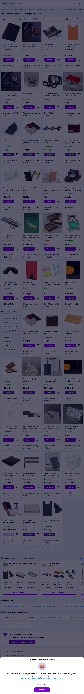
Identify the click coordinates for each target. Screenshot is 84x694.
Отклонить (42, 684)
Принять (42, 690)
